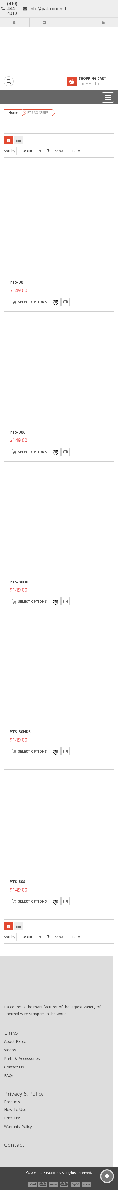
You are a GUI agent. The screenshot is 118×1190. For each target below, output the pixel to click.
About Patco (15, 1041)
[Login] (103, 22)
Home (13, 112)
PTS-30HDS (20, 731)
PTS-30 (16, 282)
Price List (12, 1118)
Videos (10, 1049)
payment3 (54, 1184)
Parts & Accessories (22, 1058)
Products (12, 1101)
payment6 (86, 1184)
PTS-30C (18, 432)
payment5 (75, 1184)
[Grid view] (8, 140)
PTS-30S (17, 881)
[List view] (18, 140)
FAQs (9, 1075)
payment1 (32, 1184)
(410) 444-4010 (12, 8)
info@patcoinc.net (47, 9)
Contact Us (14, 1067)
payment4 (64, 1184)
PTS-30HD (19, 582)
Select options (32, 302)
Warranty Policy (18, 1126)
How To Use (15, 1109)
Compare (65, 302)
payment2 (43, 1184)
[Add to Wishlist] (56, 302)
